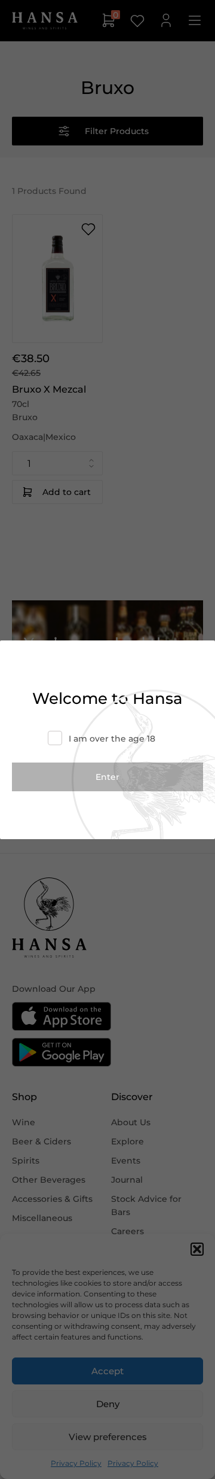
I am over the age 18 (112, 738)
